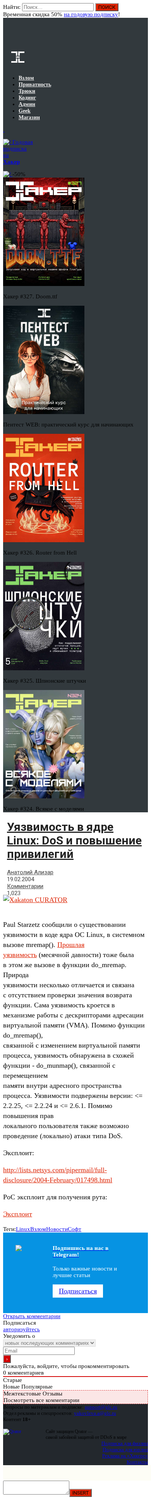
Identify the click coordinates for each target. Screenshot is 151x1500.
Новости (57, 1229)
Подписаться (78, 1291)
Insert (80, 1493)
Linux (23, 1229)
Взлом (38, 1229)
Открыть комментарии (31, 1316)
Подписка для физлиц (124, 1443)
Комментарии (25, 886)
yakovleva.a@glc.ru (95, 1413)
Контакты (137, 1462)
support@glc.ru (101, 1407)
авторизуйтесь (21, 1329)
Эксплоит (17, 1214)
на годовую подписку (91, 14)
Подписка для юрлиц (125, 1449)
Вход (142, 11)
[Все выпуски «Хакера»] (4, 130)
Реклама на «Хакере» (125, 1456)
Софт (74, 1229)
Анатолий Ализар (30, 872)
